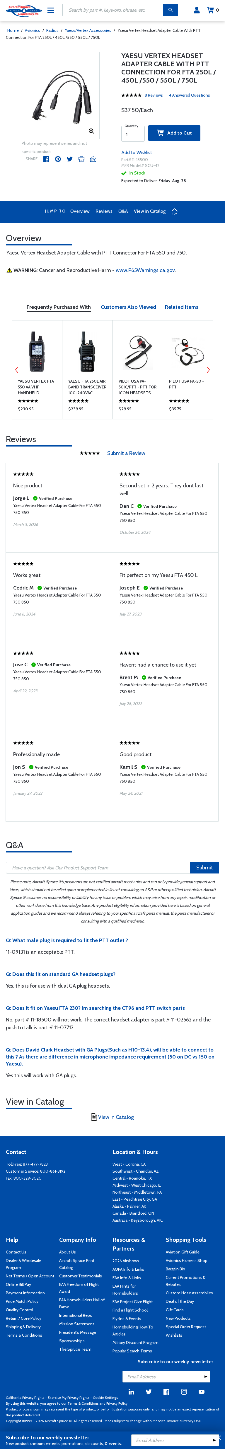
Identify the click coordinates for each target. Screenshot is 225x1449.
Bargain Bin (175, 1269)
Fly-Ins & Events (126, 1318)
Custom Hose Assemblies (189, 1292)
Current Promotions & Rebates (185, 1281)
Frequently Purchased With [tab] (59, 307)
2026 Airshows (125, 1260)
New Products (178, 1318)
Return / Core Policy (23, 1318)
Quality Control (19, 1309)
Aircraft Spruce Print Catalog (76, 1264)
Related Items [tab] (181, 307)
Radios (52, 30)
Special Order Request (186, 1326)
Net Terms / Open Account (30, 1276)
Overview (80, 211)
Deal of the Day (180, 1301)
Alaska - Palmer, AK (129, 1206)
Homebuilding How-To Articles (132, 1330)
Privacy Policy (116, 1403)
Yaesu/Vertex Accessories (88, 30)
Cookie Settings (105, 1397)
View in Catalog (150, 211)
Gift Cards (175, 1309)
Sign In (197, 10)
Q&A (123, 211)
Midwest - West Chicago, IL (136, 1185)
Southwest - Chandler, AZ (135, 1171)
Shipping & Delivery (23, 1326)
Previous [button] (17, 370)
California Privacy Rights (25, 1397)
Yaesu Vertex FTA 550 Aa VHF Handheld (36, 387)
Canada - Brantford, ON (133, 1213)
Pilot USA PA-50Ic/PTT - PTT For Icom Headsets (137, 387)
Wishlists (174, 1335)
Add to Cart (178, 133)
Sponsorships (72, 1340)
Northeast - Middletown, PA (137, 1192)
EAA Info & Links (126, 1277)
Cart (217, 10)
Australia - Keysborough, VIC (137, 1220)
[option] (63, 96)
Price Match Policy (22, 1301)
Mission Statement (76, 1323)
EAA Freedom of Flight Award (79, 1288)
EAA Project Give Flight (132, 1301)
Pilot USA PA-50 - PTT (186, 384)
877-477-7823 (35, 1164)
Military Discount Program (135, 1342)
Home (13, 30)
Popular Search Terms (132, 1351)
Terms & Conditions (24, 1335)
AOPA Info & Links (128, 1269)
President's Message (77, 1332)
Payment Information (25, 1292)
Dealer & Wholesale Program (23, 1264)
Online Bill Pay (18, 1284)
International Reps (75, 1315)
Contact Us (16, 1252)
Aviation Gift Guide (183, 1252)
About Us (67, 1252)
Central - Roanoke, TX (132, 1178)
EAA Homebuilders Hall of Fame (82, 1303)
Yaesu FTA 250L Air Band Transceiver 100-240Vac (87, 387)
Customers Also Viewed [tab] (128, 307)
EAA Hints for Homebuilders (125, 1290)
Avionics (32, 30)
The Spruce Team (75, 1349)
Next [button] (208, 370)
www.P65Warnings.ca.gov (145, 270)
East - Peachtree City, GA (134, 1199)
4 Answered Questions (189, 95)
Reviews (104, 211)
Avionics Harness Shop (186, 1260)
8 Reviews (154, 95)
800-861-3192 (52, 1171)
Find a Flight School (130, 1310)
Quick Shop (37, 410)
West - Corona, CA (129, 1164)
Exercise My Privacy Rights (68, 1397)
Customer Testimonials (80, 1276)
